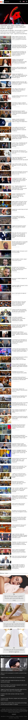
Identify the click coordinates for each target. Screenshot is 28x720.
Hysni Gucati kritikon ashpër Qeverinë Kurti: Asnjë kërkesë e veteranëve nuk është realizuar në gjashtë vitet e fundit (20, 137)
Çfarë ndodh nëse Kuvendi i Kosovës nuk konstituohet (18, 504)
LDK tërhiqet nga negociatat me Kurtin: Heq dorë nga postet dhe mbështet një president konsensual (19, 341)
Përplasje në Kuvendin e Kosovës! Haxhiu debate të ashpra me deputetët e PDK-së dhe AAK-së (20, 404)
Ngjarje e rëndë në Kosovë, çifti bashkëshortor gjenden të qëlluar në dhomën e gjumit (19, 83)
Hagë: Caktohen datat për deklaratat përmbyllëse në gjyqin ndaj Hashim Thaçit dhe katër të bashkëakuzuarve (19, 536)
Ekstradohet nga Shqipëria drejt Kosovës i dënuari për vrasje (19, 396)
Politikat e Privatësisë (19, 716)
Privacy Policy (16, 717)
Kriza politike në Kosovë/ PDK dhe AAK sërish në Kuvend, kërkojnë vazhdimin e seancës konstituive (19, 129)
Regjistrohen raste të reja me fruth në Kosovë (20, 210)
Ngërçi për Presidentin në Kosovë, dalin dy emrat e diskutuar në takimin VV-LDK (20, 173)
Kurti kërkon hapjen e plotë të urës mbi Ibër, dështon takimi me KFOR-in (19, 104)
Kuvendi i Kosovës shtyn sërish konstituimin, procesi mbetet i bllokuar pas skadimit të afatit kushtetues (19, 519)
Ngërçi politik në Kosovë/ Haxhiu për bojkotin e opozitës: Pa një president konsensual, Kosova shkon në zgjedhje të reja (19, 203)
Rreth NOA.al (3, 716)
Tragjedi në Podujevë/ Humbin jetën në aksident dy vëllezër (19, 226)
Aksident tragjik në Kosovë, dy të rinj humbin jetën (19, 251)
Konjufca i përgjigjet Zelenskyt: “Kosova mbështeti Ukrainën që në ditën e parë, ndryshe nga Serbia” (19, 452)
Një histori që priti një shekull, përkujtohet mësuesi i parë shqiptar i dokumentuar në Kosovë (18, 426)
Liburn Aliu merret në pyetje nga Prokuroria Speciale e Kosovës (19, 557)
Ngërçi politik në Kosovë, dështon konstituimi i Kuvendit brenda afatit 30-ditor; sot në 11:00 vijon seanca (19, 497)
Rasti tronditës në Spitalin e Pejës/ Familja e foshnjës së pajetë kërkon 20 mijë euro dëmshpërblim (18, 566)
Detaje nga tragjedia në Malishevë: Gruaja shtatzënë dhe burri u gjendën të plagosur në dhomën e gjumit (19, 75)
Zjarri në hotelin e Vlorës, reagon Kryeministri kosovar (19, 259)
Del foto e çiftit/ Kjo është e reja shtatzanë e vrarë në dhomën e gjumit (19, 68)
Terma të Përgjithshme (10, 716)
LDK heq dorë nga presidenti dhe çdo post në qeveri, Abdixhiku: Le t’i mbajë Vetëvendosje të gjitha (20, 350)
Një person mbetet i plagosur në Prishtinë (19, 279)
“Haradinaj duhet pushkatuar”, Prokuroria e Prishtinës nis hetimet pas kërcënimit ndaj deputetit (20, 378)
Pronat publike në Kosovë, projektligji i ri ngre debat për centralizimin (18, 217)
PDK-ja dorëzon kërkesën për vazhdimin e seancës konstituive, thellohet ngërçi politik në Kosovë (19, 365)
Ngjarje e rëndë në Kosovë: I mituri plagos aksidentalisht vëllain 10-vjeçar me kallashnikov (19, 120)
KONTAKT (14, 714)
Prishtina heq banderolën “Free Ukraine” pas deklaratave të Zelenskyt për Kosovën (19, 467)
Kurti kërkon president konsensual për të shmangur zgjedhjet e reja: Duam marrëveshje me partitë (18, 319)
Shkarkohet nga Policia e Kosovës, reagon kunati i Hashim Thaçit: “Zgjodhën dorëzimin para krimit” (19, 333)
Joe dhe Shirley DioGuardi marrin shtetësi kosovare (19, 96)
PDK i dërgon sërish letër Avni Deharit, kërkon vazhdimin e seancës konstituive (18, 90)
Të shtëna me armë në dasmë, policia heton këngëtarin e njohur (19, 511)
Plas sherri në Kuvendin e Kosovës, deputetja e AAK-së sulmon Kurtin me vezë (18, 483)
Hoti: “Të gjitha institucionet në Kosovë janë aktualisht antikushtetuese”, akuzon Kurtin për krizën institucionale (19, 188)
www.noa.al (3, 709)
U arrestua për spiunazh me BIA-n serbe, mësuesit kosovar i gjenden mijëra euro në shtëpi (20, 358)
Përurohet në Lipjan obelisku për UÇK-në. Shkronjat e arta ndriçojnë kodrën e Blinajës (13, 27)
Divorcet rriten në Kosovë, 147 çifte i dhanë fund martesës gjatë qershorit (19, 152)
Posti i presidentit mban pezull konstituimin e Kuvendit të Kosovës (19, 526)
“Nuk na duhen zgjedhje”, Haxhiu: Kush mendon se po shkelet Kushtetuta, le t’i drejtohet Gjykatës (20, 489)
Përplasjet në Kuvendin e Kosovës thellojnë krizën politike (19, 372)
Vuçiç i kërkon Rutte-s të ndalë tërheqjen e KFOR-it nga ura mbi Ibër (19, 165)
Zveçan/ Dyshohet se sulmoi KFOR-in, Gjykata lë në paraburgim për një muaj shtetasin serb (18, 195)
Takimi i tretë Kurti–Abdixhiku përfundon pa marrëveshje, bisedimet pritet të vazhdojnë (19, 551)
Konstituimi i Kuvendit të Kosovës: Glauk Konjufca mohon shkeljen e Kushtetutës (20, 418)
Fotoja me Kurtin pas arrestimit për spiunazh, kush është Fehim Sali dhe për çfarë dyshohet (19, 311)
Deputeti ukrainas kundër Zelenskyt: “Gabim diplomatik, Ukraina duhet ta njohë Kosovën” (19, 445)
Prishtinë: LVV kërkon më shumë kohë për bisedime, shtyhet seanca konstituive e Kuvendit (19, 543)
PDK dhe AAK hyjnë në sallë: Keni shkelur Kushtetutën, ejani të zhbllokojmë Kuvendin (19, 326)
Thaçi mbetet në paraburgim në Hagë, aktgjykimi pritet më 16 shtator (19, 411)
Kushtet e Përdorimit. (24, 710)
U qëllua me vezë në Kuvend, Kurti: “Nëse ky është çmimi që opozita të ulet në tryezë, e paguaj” (19, 475)
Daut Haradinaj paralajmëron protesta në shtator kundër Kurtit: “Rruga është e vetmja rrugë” (19, 436)
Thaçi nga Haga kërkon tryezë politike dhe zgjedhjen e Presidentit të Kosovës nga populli (20, 158)
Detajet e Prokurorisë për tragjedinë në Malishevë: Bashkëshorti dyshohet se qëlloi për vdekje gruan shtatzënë (19, 61)
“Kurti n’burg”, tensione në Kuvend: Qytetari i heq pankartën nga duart (19, 390)
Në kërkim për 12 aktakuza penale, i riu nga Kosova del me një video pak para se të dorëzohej (19, 269)
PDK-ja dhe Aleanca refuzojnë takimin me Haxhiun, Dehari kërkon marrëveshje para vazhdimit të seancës (19, 303)
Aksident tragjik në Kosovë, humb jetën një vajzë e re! (20, 286)
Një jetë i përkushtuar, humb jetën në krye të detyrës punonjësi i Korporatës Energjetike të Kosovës (20, 243)
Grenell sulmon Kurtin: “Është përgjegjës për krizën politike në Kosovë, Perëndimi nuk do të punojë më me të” (19, 180)
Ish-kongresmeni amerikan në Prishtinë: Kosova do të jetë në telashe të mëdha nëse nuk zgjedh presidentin (19, 53)
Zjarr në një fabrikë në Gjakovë (19, 293)
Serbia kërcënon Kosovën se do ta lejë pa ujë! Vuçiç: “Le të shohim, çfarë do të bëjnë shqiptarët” (19, 460)
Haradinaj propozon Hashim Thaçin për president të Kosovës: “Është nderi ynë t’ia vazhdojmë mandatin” (19, 112)
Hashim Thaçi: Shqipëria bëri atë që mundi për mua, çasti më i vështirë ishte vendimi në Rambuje (19, 144)
